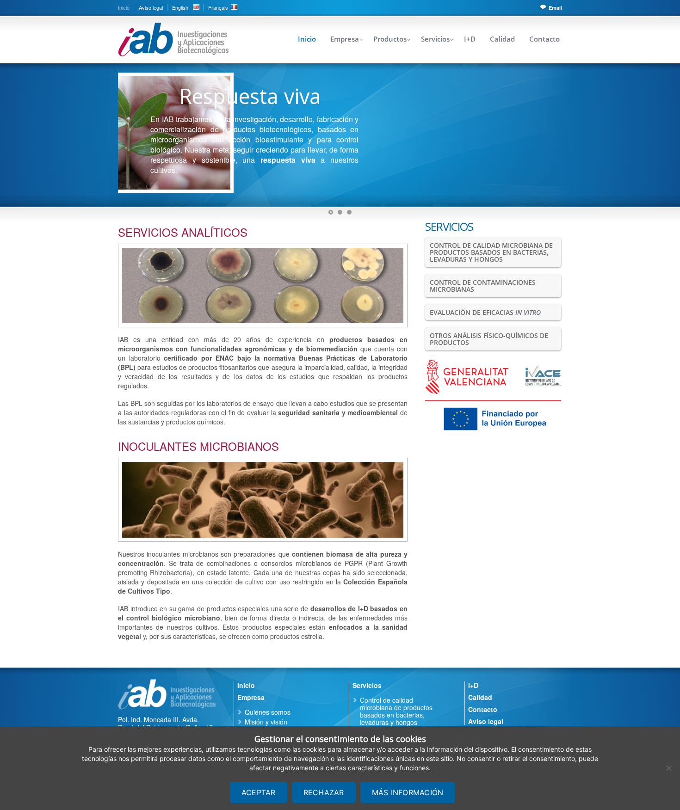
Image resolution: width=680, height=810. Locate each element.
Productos (390, 38)
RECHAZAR (323, 792)
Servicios (435, 38)
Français (218, 7)
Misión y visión (266, 721)
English (180, 7)
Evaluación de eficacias (485, 312)
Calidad (502, 38)
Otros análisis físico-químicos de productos (489, 339)
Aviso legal (151, 7)
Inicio (124, 7)
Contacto (544, 38)
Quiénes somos (268, 712)
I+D (470, 38)
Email (555, 7)
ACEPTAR (258, 792)
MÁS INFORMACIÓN (408, 792)
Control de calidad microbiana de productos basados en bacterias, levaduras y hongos (491, 252)
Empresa (344, 38)
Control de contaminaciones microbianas (483, 286)
